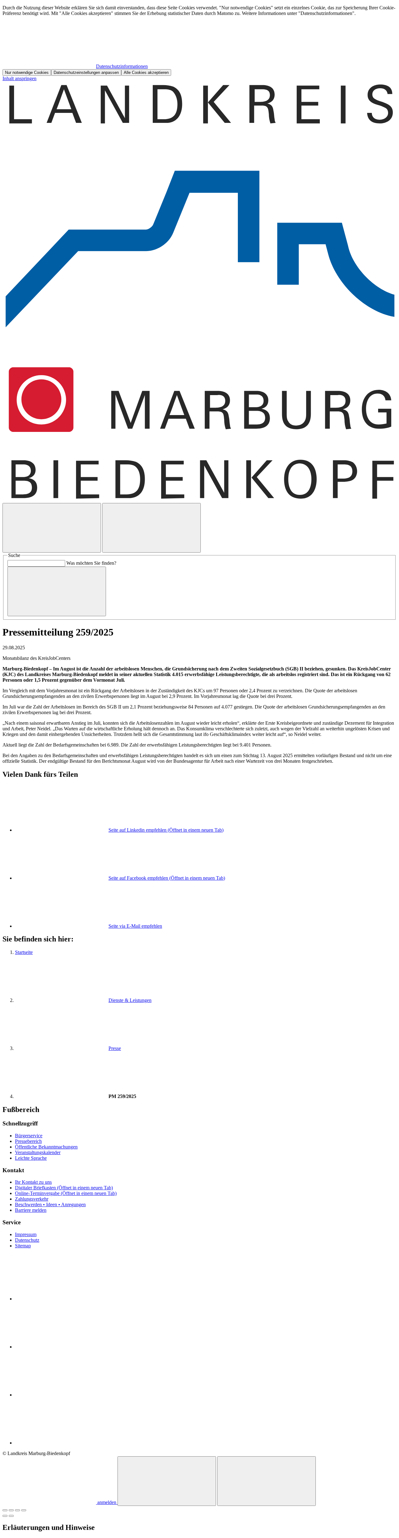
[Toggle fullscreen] (17, 1510)
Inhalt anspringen (19, 78)
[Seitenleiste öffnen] (151, 528)
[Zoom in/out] (23, 1510)
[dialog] (199, 40)
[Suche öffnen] (51, 528)
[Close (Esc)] (4, 1510)
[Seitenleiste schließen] (266, 1481)
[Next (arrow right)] (11, 1516)
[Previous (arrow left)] (4, 1516)
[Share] (11, 1510)
